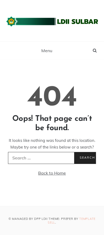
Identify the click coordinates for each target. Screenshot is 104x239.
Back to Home (52, 173)
